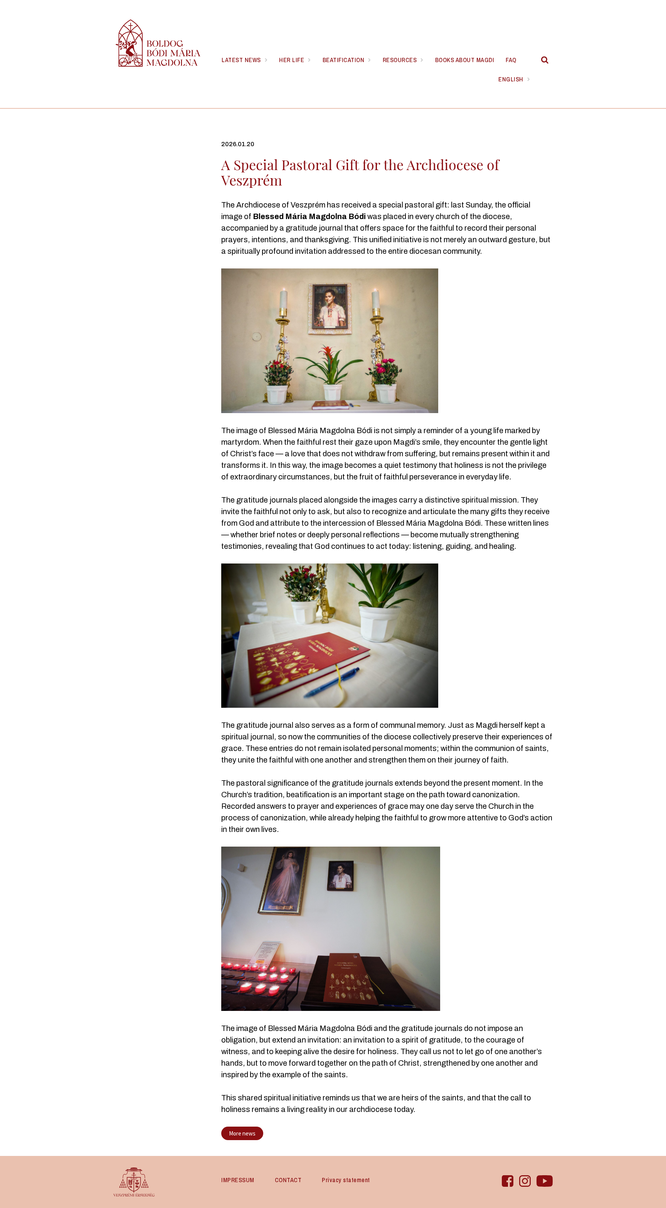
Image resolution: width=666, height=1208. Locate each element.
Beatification (344, 60)
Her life (291, 60)
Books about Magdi (464, 60)
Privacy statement (346, 1180)
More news (242, 1133)
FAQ (511, 60)
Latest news (241, 60)
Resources (400, 60)
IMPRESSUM (237, 1180)
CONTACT (288, 1180)
